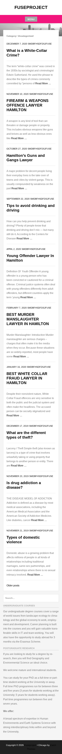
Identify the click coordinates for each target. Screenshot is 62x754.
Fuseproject (31, 7)
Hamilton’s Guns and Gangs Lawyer (26, 157)
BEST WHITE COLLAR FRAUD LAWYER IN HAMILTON (27, 378)
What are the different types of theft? (26, 435)
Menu (31, 19)
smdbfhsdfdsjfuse (40, 43)
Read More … (43, 83)
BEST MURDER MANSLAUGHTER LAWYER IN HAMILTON (28, 319)
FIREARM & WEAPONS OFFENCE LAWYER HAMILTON (27, 105)
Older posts (13, 585)
